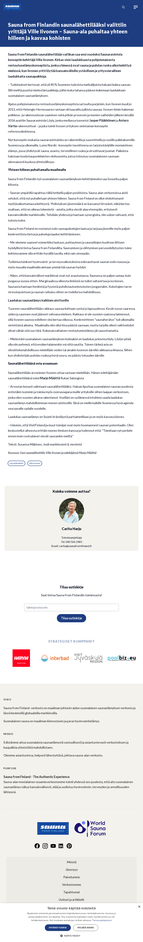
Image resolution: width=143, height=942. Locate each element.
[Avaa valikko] (135, 7)
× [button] (139, 906)
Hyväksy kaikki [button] (58, 927)
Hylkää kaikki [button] (85, 927)
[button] (71, 936)
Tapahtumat (71, 892)
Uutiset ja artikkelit (71, 899)
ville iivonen (34, 463)
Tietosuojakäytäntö (102, 920)
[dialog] (71, 922)
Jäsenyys (71, 869)
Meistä (71, 862)
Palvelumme (71, 877)
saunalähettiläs (16, 463)
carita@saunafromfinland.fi (75, 546)
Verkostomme (71, 884)
